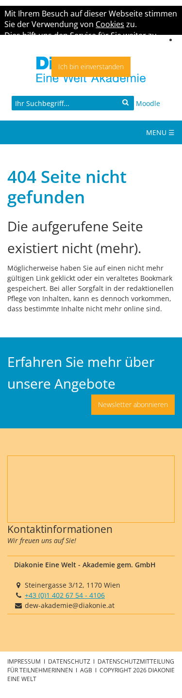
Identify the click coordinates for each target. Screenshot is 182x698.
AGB (87, 670)
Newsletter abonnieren (133, 404)
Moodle (148, 103)
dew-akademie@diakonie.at (70, 605)
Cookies (110, 24)
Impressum (24, 661)
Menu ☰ (160, 132)
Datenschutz (70, 661)
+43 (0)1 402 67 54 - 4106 (65, 595)
